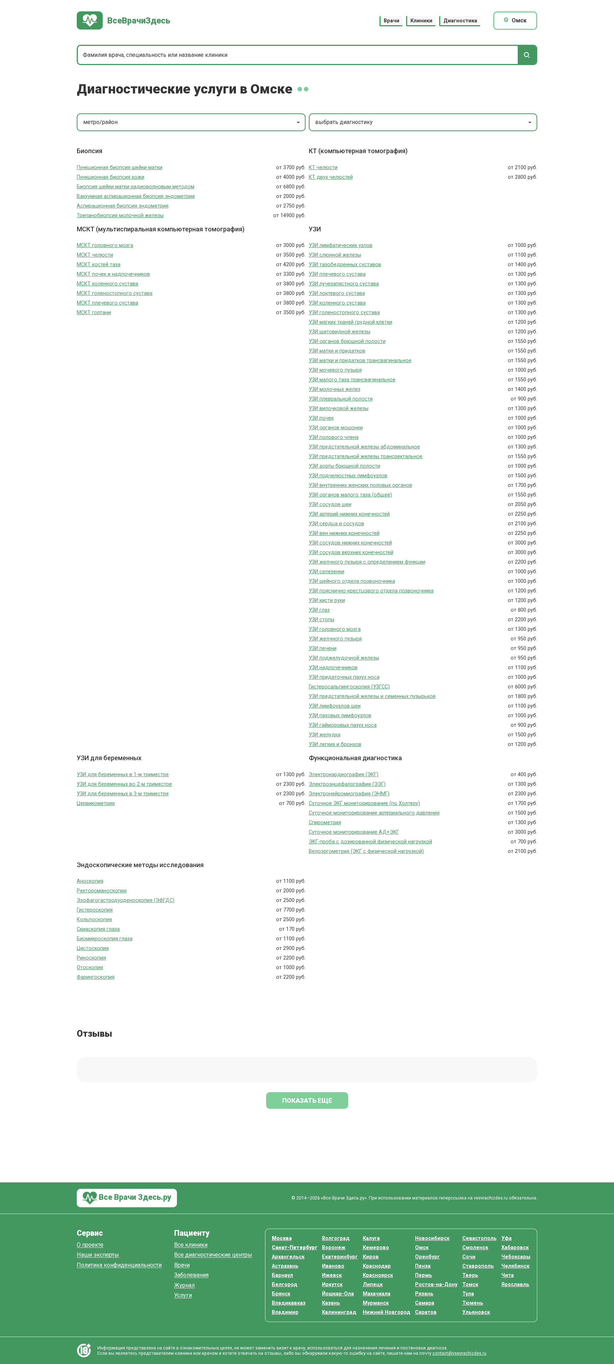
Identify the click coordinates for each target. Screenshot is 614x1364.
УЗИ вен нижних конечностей (344, 533)
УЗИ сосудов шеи (330, 504)
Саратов (426, 1312)
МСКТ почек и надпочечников (113, 274)
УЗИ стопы (321, 620)
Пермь (423, 1275)
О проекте (90, 1245)
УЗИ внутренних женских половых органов (360, 485)
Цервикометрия (96, 803)
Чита (507, 1275)
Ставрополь (478, 1266)
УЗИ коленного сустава (337, 303)
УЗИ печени (322, 648)
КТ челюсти (323, 168)
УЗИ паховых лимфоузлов (340, 716)
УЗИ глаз (319, 610)
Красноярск (378, 1275)
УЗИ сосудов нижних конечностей (350, 543)
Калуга (371, 1238)
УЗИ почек (321, 418)
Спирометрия (325, 823)
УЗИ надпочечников (333, 668)
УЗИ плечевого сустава (337, 274)
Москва (282, 1238)
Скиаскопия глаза (98, 929)
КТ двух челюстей (331, 177)
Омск (422, 1248)
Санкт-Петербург (294, 1248)
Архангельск (288, 1257)
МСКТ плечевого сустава (107, 303)
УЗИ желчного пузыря (335, 639)
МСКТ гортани (94, 313)
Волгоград (336, 1238)
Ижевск (332, 1275)
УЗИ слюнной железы (335, 255)
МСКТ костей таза (98, 265)
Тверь (470, 1275)
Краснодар (377, 1266)
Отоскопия (90, 968)
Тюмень (472, 1303)
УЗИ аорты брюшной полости (344, 466)
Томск (470, 1285)
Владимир (285, 1312)
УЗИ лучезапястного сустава (344, 284)
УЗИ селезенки (326, 572)
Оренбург (427, 1257)
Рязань (424, 1294)
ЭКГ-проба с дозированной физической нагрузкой (370, 842)
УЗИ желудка (324, 735)
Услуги (183, 1295)
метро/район (100, 122)
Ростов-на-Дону (436, 1285)
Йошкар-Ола (338, 1294)
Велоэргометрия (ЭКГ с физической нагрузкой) (366, 851)
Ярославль (515, 1285)
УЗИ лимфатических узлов (340, 245)
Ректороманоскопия (101, 891)
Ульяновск (476, 1312)
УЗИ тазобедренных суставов (345, 265)
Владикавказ (289, 1303)
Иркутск (332, 1285)
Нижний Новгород (386, 1312)
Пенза (423, 1266)
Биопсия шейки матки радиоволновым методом (135, 187)
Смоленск (475, 1248)
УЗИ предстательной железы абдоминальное (364, 447)
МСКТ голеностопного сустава (114, 293)
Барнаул (282, 1275)
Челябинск (515, 1266)
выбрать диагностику (344, 122)
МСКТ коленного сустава (107, 284)
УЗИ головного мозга (335, 629)
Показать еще (307, 1100)
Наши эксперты (98, 1255)
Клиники (421, 20)
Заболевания (191, 1275)
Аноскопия (90, 881)
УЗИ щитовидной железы (339, 332)
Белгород (284, 1285)
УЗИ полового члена (334, 437)
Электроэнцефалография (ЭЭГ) (347, 784)
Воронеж (333, 1248)
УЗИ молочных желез (334, 389)
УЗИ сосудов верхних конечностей (351, 552)
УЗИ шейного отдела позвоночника (352, 581)
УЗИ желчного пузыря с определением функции (367, 562)
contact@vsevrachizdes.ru (459, 1353)
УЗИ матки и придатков (337, 351)
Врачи (391, 20)
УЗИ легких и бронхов (335, 744)
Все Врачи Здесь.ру (134, 1197)
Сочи (468, 1257)
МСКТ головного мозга (105, 245)
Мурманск (376, 1303)
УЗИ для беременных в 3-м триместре (123, 794)
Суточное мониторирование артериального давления (374, 813)
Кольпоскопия (94, 920)
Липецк (373, 1285)
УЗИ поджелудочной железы (344, 658)
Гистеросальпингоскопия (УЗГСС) (349, 687)
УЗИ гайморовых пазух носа (343, 725)
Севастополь (479, 1238)
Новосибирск (432, 1238)
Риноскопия (91, 958)
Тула (468, 1294)
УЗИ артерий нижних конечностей (349, 514)
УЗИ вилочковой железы (338, 409)
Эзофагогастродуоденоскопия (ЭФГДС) (125, 900)
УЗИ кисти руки (327, 600)
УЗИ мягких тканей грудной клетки (350, 322)
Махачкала (377, 1294)
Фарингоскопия (95, 977)
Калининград (339, 1312)
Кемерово (376, 1248)
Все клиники (191, 1245)
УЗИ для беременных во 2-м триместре (124, 784)
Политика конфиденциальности (119, 1265)
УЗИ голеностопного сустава (344, 313)
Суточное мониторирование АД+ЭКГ (354, 832)
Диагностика (460, 20)
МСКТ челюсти (95, 255)
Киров (371, 1257)
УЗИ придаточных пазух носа (344, 677)
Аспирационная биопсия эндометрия (122, 206)
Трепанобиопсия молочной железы (120, 216)
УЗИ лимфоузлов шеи (335, 706)
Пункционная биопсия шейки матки (119, 168)
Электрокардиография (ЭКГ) (343, 775)
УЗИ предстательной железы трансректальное (365, 456)
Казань (331, 1303)
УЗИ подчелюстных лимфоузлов (348, 476)
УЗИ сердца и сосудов (336, 524)
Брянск (281, 1294)
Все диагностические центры (213, 1255)
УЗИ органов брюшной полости (347, 341)
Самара (424, 1303)
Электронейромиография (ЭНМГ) (349, 794)
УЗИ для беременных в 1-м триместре (123, 775)
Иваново (333, 1266)
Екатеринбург (340, 1257)
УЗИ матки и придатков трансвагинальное (360, 361)
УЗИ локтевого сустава (337, 293)
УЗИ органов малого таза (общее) (350, 495)
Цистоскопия (93, 948)
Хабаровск (515, 1248)
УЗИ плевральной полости (341, 399)
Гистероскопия (95, 910)
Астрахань (285, 1266)
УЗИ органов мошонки (336, 428)
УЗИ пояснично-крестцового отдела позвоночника (371, 591)
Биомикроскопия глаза (105, 939)
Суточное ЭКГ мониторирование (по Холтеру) (364, 803)
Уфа (506, 1238)
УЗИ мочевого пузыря (335, 370)
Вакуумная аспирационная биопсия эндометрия (136, 196)
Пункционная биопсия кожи (110, 177)
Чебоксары (515, 1257)
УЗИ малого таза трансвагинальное (352, 380)
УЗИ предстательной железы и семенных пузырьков (372, 696)
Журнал (184, 1285)
